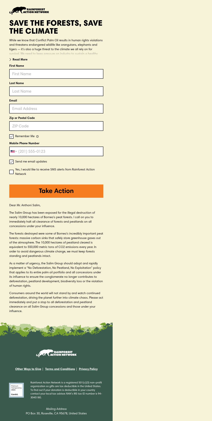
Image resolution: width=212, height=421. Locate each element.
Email (13, 100)
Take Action (56, 191)
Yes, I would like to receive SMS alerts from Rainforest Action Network (55, 172)
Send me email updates (31, 161)
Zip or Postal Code (22, 118)
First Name (16, 66)
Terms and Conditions (60, 369)
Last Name (16, 83)
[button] (56, 59)
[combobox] (13, 151)
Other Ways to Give (28, 369)
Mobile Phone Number (24, 143)
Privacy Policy (88, 369)
